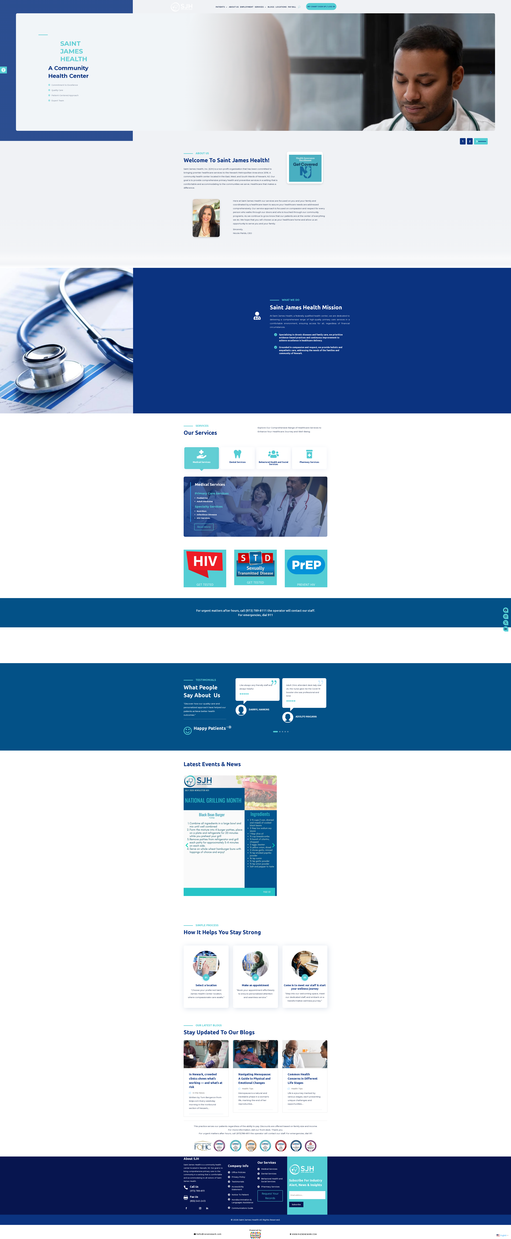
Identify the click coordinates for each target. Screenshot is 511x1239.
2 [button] (280, 731)
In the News (199, 1093)
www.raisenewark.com (304, 1234)
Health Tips (247, 1088)
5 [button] (288, 731)
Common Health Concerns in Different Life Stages (303, 1078)
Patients (220, 7)
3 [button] (282, 731)
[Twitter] (505, 622)
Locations (281, 7)
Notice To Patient (240, 1194)
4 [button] (285, 731)
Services (259, 7)
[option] (258, 689)
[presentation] (187, 845)
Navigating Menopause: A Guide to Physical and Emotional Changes (254, 1078)
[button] (3, 70)
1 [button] (275, 731)
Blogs (271, 7)
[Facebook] (505, 610)
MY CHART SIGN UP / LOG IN (321, 6)
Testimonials (238, 1181)
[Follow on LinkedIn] (207, 1208)
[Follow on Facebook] (186, 1208)
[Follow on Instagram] (200, 1208)
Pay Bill (292, 7)
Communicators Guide (242, 1208)
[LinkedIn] (505, 629)
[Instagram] (505, 616)
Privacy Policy (238, 1177)
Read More (204, 527)
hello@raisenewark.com (209, 1234)
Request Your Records (270, 1196)
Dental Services (268, 1173)
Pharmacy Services (270, 1187)
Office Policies (239, 1172)
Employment (246, 7)
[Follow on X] (193, 1208)
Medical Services (269, 1169)
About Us (234, 7)
